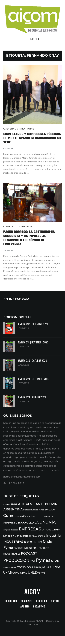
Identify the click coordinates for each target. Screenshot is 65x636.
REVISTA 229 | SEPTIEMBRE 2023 (33, 379)
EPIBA (57, 529)
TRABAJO (39, 567)
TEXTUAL (55, 601)
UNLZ (32, 572)
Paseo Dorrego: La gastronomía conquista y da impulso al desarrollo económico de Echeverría (29, 238)
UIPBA (55, 567)
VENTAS (41, 573)
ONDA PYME (26, 128)
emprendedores (10, 530)
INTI (36, 541)
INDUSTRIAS (13, 542)
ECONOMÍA (45, 522)
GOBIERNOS (10, 128)
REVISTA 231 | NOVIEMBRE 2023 (33, 342)
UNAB (7, 572)
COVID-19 (40, 516)
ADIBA (14, 504)
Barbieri (26, 510)
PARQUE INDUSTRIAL (26, 548)
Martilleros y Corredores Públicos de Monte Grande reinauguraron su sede (32, 138)
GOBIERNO (41, 536)
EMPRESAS (30, 529)
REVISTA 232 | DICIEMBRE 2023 (33, 324)
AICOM (32, 591)
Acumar (6, 504)
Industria (53, 535)
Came (8, 515)
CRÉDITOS (49, 516)
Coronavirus (29, 516)
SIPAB (55, 560)
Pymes (43, 560)
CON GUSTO (26, 601)
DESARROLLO (24, 522)
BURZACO (50, 509)
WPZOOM (32, 624)
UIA (47, 567)
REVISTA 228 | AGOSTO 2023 (32, 397)
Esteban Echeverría (16, 535)
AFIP (21, 504)
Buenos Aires (37, 509)
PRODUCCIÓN (16, 560)
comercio (19, 516)
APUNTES (25, 606)
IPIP (40, 542)
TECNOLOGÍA (25, 567)
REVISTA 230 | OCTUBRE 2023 (32, 361)
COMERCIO (10, 226)
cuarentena (9, 522)
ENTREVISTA (48, 530)
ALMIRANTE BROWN (41, 504)
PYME (32, 561)
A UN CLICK (41, 601)
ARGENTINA (13, 509)
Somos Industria (9, 567)
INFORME (28, 542)
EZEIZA (32, 536)
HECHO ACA (11, 601)
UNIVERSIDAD (19, 572)
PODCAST (29, 553)
